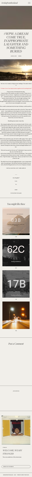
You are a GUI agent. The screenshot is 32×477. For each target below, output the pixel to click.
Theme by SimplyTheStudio (23, 474)
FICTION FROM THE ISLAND (16, 193)
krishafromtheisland (10, 2)
